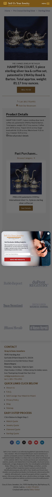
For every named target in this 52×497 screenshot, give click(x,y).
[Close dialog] (48, 233)
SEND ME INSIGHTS (17, 259)
